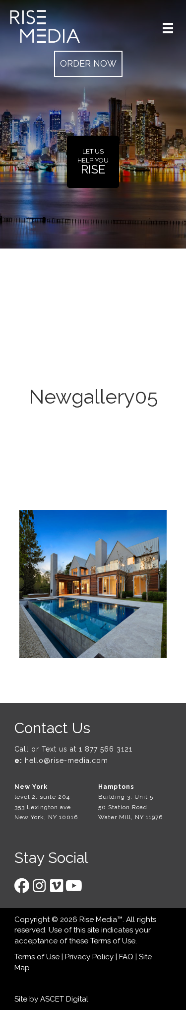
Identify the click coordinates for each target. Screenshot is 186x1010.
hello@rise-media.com (66, 760)
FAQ (126, 956)
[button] (88, 64)
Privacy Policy (89, 956)
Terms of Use (112, 940)
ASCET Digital (64, 999)
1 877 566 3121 (105, 749)
